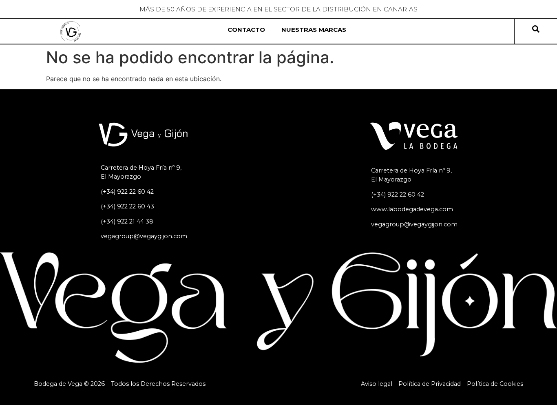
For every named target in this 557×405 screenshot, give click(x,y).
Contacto (246, 29)
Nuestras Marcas (313, 29)
